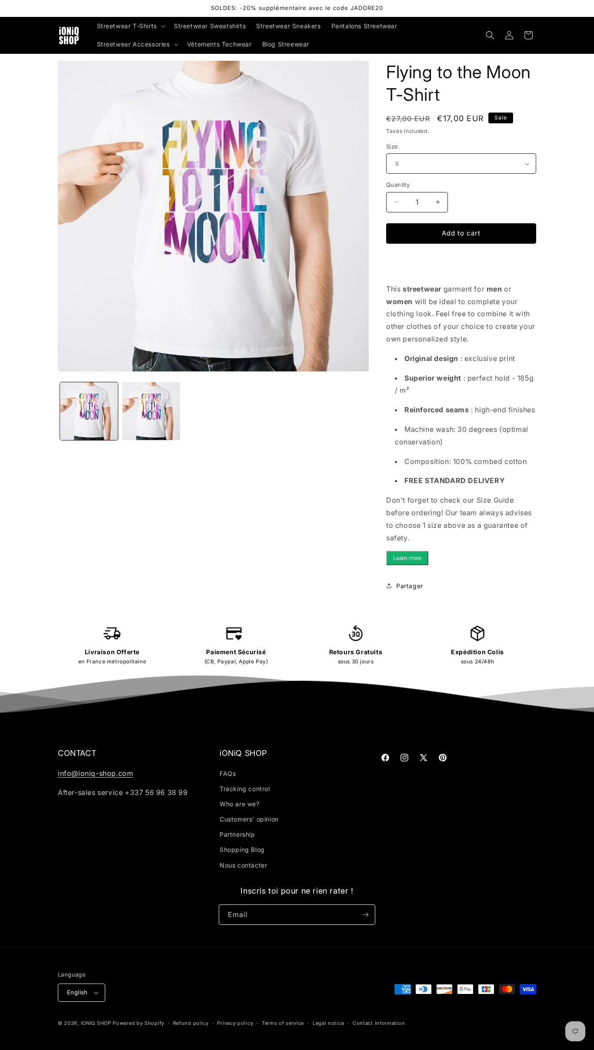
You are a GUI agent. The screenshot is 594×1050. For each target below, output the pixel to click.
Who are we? (240, 804)
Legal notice (328, 1023)
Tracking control (245, 788)
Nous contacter (243, 865)
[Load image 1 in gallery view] (89, 411)
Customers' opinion (249, 819)
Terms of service (283, 1023)
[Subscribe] (365, 914)
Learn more (407, 558)
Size (392, 146)
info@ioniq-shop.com (95, 773)
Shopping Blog (242, 849)
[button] (130, 26)
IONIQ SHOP (96, 1023)
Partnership (237, 834)
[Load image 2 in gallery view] (151, 411)
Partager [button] (409, 586)
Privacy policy (235, 1023)
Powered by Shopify (138, 1023)
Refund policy (191, 1023)
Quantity (398, 184)
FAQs (228, 773)
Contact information (379, 1023)
